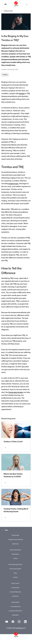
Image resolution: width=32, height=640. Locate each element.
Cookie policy (15, 587)
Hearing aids (15, 535)
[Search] (27, 4)
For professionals (15, 606)
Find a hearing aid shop (15, 564)
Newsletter (15, 615)
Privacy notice (15, 583)
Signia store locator (15, 392)
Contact (15, 577)
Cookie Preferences (15, 592)
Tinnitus (5, 74)
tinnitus (22, 94)
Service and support (15, 569)
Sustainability (15, 602)
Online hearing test (15, 550)
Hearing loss (15, 554)
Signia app (15, 544)
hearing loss (13, 184)
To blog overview (8, 11)
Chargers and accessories (15, 539)
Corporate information (15, 611)
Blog (15, 573)
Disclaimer (15, 596)
